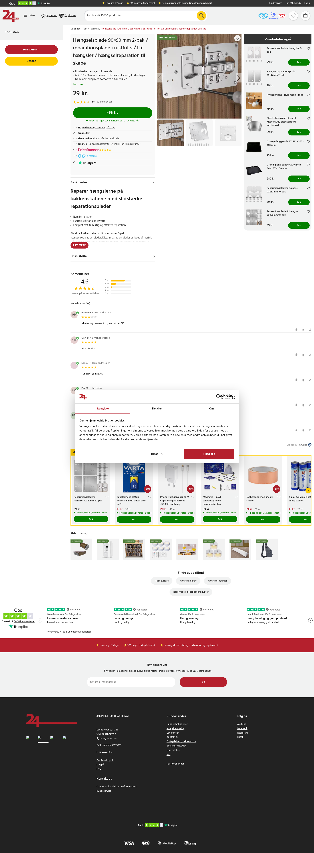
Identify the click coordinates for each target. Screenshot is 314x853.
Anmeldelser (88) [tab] (80, 304)
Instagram (242, 733)
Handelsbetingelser (177, 724)
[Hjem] (11, 16)
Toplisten (12, 32)
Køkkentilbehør (188, 581)
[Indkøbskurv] (305, 15)
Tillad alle (209, 453)
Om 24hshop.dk (293, 3)
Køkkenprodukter (217, 581)
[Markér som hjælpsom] (296, 329)
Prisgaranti (31, 50)
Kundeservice (275, 3)
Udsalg (31, 61)
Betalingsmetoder (176, 746)
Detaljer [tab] (157, 408)
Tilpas (154, 453)
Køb (299, 62)
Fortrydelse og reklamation (181, 741)
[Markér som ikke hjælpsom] (303, 329)
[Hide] (154, 182)
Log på (100, 765)
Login (307, 3)
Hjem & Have (162, 581)
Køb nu (112, 112)
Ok (203, 682)
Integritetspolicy (175, 728)
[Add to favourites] (237, 38)
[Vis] (154, 256)
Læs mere (78, 84)
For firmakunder (175, 764)
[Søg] (201, 15)
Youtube (241, 724)
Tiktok (240, 737)
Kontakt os (172, 737)
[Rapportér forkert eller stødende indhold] (310, 329)
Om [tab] (211, 408)
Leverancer (173, 733)
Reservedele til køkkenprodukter (191, 592)
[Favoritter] (293, 15)
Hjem (84, 29)
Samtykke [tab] (102, 408)
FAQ (98, 769)
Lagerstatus (173, 750)
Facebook (242, 728)
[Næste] (308, 490)
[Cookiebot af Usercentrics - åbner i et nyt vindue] (219, 396)
